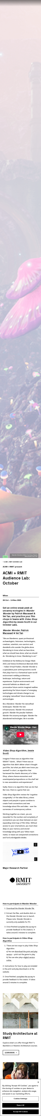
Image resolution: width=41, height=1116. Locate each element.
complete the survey (26, 927)
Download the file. (20, 908)
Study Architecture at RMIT (20, 1035)
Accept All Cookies (20, 1111)
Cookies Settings (20, 1098)
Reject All (20, 1105)
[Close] (38, 1082)
